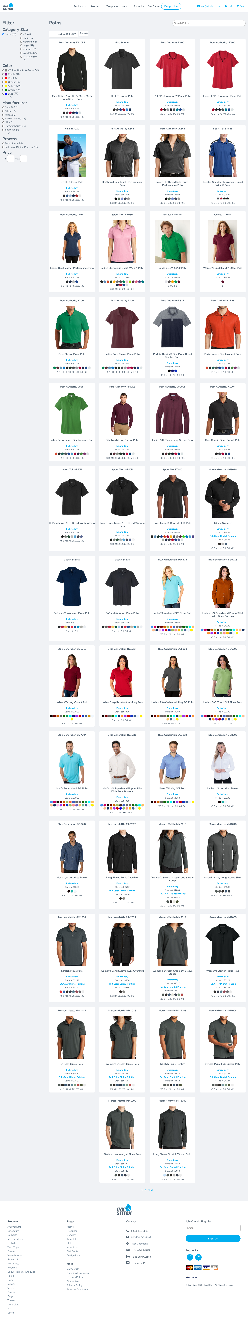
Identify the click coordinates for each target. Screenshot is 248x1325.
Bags (10, 1296)
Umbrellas (13, 1304)
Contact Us (73, 1269)
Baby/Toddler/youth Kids (21, 1271)
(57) (23, 70)
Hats (10, 1280)
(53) (13, 93)
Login (230, 6)
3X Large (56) (30, 53)
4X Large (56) (30, 56)
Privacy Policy (74, 1285)
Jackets (11, 1284)
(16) (14, 74)
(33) (14, 90)
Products (72, 1231)
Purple (11, 74)
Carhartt (12, 1235)
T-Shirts (11, 1243)
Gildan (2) (10, 111)
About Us (72, 1247)
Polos (10, 1275)
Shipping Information (78, 1273)
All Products (14, 1226)
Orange (12, 82)
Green (11, 90)
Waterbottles (14, 1255)
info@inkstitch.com (210, 6)
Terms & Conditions (77, 1289)
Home (70, 1226)
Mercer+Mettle (15, 1239)
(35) (12, 78)
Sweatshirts (14, 1259)
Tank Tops (13, 1247)
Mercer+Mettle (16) (15, 118)
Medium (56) (30, 41)
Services (71, 1235)
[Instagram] (198, 1257)
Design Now (74, 1255)
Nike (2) (9, 122)
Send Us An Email (141, 1237)
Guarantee (73, 1281)
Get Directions (140, 1243)
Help (69, 1243)
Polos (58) (10, 34)
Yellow (12, 86)
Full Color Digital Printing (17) (21, 147)
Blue (10, 93)
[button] (80, 6)
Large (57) (28, 45)
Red (10, 78)
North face (13, 1263)
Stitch (10, 1312)
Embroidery (72, 104)
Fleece (10, 1251)
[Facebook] (190, 1257)
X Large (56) (29, 49)
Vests (10, 1288)
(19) (14, 82)
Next (150, 1190)
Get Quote (72, 1251)
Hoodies (12, 1267)
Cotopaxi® (13, 1231)
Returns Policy (75, 1277)
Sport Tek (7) (12, 129)
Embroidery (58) (14, 143)
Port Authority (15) (15, 126)
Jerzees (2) (10, 115)
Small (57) (28, 38)
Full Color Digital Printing (223, 536)
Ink (9, 1308)
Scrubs (11, 1292)
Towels (11, 1300)
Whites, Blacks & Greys (21, 70)
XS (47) (27, 34)
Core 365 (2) (11, 107)
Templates (72, 1239)
